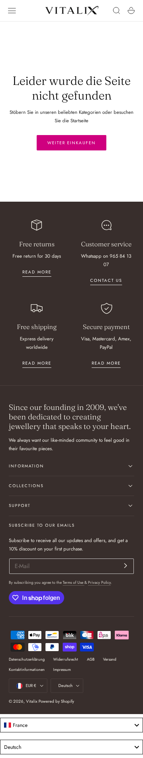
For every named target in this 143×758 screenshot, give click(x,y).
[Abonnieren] (125, 565)
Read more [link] (36, 272)
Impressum (62, 669)
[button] (12, 10)
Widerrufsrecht (65, 659)
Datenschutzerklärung (27, 659)
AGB (91, 659)
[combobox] (71, 725)
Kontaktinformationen (27, 669)
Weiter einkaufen (71, 143)
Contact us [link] (106, 280)
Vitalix (31, 701)
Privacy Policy (99, 582)
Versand (109, 659)
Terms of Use (73, 582)
